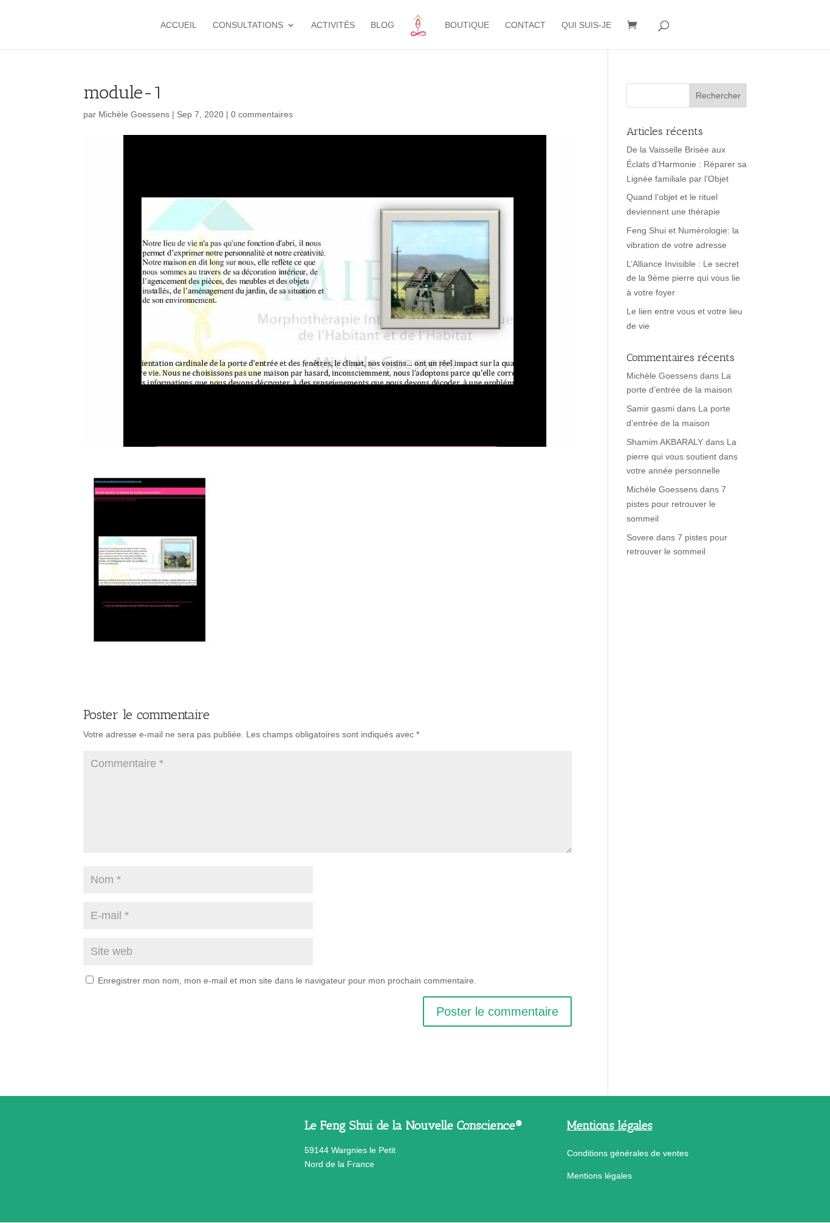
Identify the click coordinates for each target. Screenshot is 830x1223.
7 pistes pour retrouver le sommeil (676, 503)
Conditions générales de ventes (627, 1153)
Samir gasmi (650, 408)
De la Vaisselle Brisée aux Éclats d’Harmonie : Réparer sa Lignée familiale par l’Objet (686, 164)
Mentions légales (599, 1175)
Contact (525, 25)
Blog (382, 25)
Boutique (467, 25)
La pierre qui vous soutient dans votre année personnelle (682, 456)
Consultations (248, 25)
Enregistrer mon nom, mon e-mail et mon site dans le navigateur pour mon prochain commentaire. (287, 980)
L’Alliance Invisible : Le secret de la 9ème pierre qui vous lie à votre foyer (683, 278)
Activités (333, 25)
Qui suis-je (586, 25)
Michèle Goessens (134, 114)
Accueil (178, 25)
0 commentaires (262, 114)
